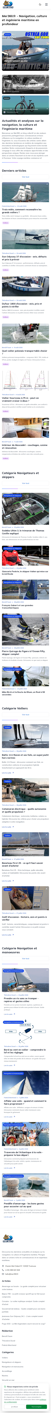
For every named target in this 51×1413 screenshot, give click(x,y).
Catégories (8, 1352)
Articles (6, 1281)
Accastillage (7, 1371)
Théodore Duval (8, 253)
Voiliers (7, 35)
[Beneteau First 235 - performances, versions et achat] (25, 84)
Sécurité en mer (8, 1380)
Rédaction (7, 1330)
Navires (5, 1375)
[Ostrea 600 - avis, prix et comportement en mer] (25, 51)
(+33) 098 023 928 (12, 1270)
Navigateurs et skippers (12, 495)
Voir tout (25, 177)
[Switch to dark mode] (40, 4)
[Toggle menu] (46, 4)
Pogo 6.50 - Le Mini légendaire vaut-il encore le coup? (23, 1324)
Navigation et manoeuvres (13, 971)
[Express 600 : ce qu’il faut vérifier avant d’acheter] (25, 105)
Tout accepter (36, 1407)
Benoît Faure (6, 347)
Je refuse (14, 1407)
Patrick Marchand (8, 206)
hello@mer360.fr (11, 1274)
